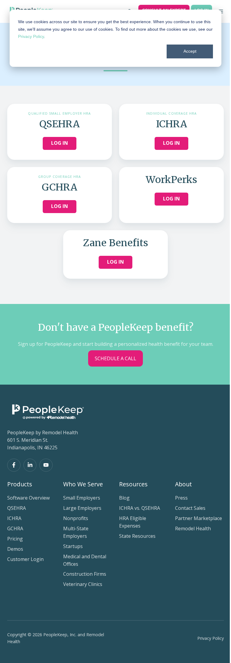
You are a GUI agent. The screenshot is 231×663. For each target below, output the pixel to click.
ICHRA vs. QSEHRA (139, 508)
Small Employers (81, 497)
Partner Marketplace (198, 518)
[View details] (13, 465)
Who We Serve (83, 484)
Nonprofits (75, 518)
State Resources (137, 536)
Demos (15, 549)
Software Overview (28, 497)
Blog (124, 497)
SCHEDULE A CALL (115, 358)
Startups (73, 546)
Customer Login (25, 559)
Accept (189, 51)
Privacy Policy (31, 36)
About (183, 484)
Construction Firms (84, 574)
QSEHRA (16, 508)
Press (181, 497)
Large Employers (82, 508)
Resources (133, 484)
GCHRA (15, 528)
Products (19, 484)
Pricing (15, 538)
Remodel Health (193, 528)
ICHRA (14, 518)
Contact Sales (190, 508)
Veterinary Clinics (82, 584)
